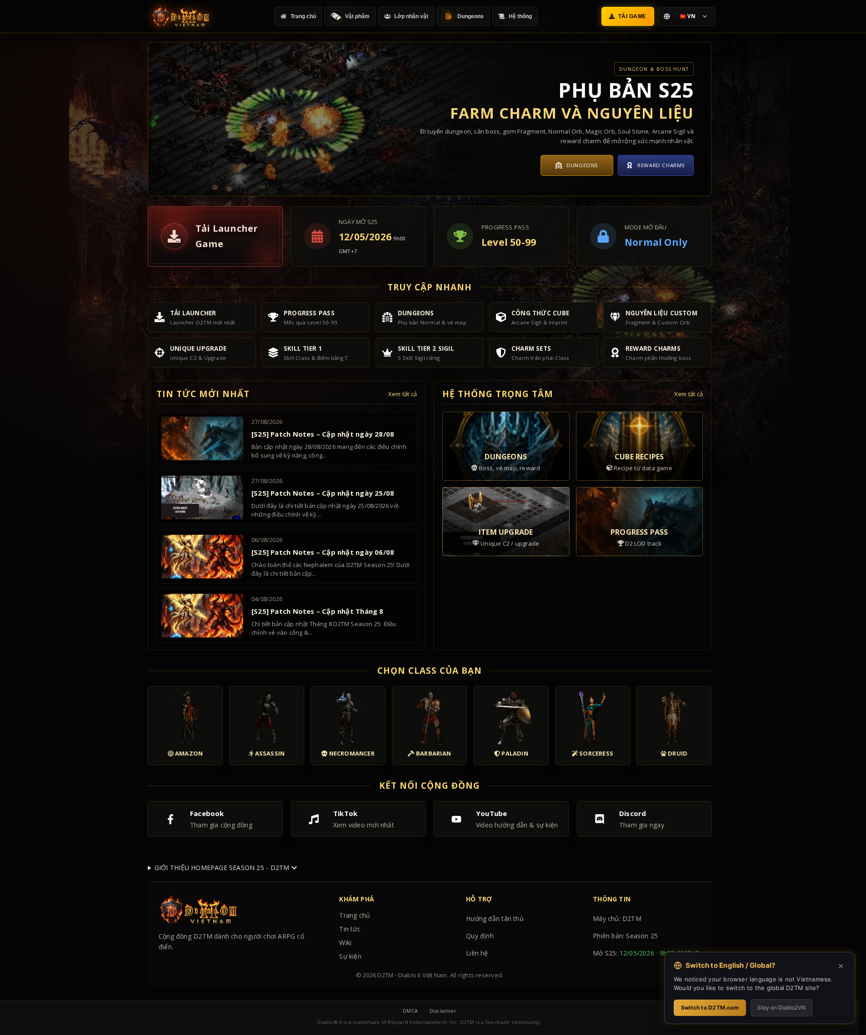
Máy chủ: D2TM (617, 918)
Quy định (480, 935)
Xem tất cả (402, 394)
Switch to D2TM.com (710, 1007)
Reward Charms (661, 165)
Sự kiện (350, 956)
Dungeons (582, 165)
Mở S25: (646, 953)
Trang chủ (354, 915)
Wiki (345, 942)
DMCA (410, 1010)
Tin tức (349, 929)
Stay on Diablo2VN (781, 1007)
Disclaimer (443, 1010)
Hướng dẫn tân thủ (495, 918)
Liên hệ (477, 953)
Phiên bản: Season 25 (625, 935)
